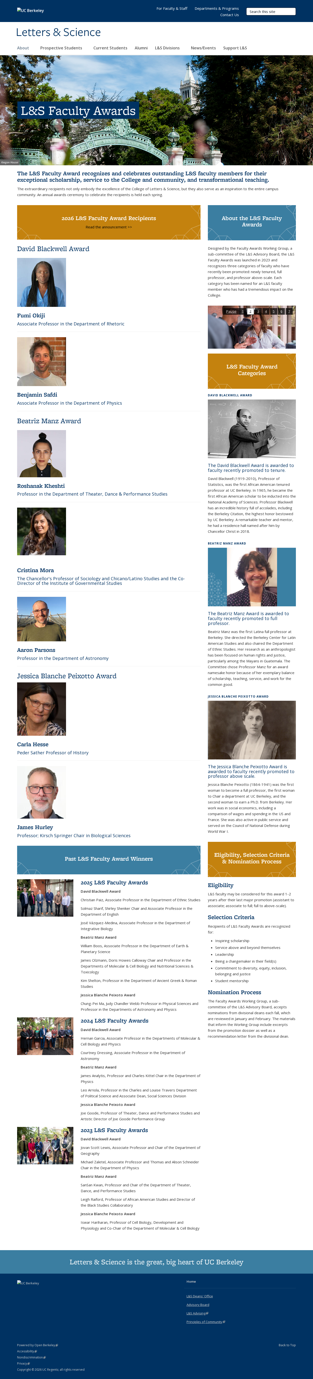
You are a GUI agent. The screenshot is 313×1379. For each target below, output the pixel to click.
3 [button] (258, 311)
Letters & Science (58, 32)
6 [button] (281, 311)
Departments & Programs (217, 8)
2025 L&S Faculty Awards (114, 882)
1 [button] (243, 311)
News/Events (203, 48)
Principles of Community (206, 1322)
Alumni (141, 48)
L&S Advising (197, 1313)
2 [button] (250, 311)
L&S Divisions (168, 48)
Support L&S (235, 48)
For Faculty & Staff (171, 8)
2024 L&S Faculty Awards (114, 1020)
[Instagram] (41, 1291)
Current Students (110, 48)
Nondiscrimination (31, 1357)
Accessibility (27, 1351)
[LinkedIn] (31, 1291)
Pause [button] (231, 311)
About (23, 48)
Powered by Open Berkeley (37, 1345)
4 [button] (266, 311)
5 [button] (274, 311)
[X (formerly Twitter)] (21, 1291)
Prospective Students (61, 48)
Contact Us (229, 14)
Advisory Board (198, 1304)
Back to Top (287, 1345)
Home (191, 1281)
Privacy (23, 1363)
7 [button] (289, 311)
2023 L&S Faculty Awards (114, 1130)
